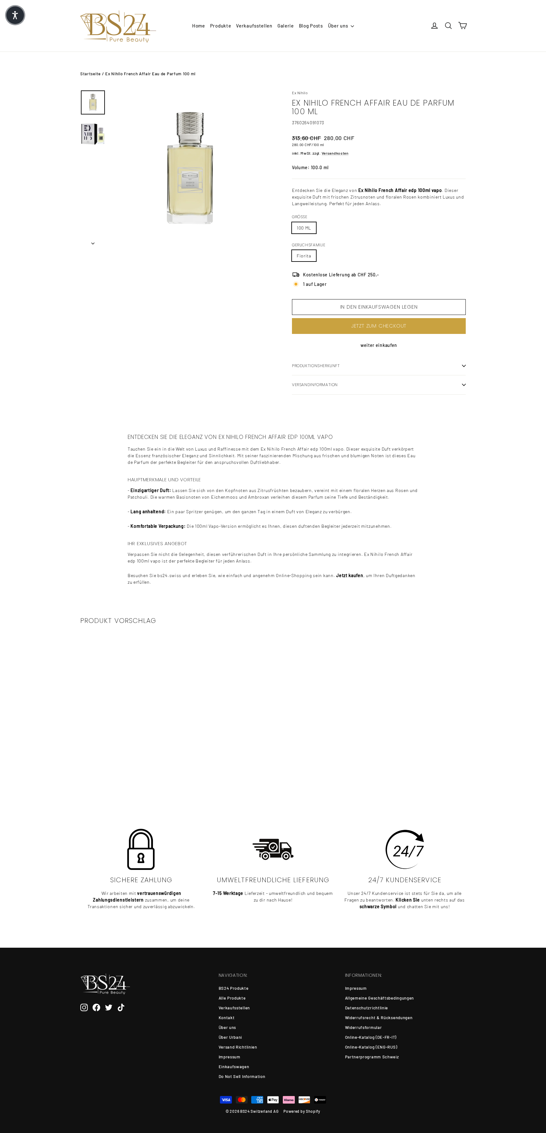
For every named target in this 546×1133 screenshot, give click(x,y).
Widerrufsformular (363, 1027)
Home (198, 25)
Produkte (220, 25)
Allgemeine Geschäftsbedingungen (379, 998)
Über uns (338, 25)
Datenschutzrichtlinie (366, 1007)
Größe (299, 217)
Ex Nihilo (299, 92)
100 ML (304, 228)
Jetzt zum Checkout (378, 325)
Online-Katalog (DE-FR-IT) (371, 1037)
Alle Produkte (232, 998)
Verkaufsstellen (254, 25)
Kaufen (125, 774)
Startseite (90, 73)
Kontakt (227, 1017)
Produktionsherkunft (316, 365)
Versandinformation (315, 384)
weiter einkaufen (379, 345)
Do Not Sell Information (242, 1076)
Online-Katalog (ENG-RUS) (371, 1047)
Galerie (285, 25)
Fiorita (304, 255)
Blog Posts (311, 25)
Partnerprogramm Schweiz (372, 1056)
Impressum (229, 1056)
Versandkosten (335, 153)
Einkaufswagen (234, 1066)
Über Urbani (230, 1037)
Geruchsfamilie (308, 245)
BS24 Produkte (234, 988)
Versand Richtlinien (238, 1047)
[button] (15, 15)
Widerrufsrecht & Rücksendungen (379, 1017)
